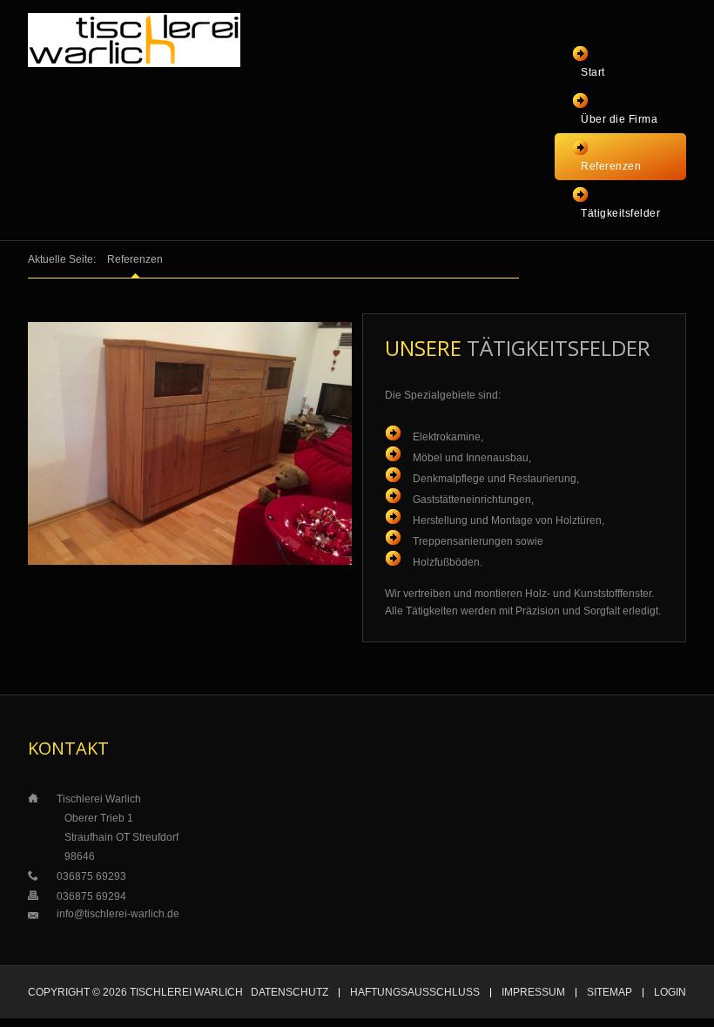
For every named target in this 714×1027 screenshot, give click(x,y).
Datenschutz (289, 992)
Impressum (533, 992)
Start (593, 72)
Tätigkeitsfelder (620, 213)
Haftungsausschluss (415, 992)
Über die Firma (619, 119)
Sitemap (609, 992)
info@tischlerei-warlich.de (118, 914)
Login (670, 992)
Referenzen (611, 166)
